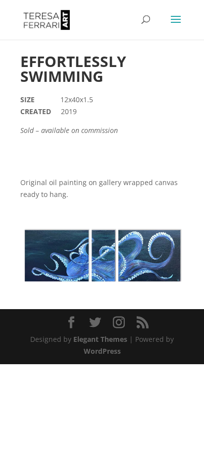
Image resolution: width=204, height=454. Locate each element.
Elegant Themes (100, 339)
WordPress (102, 351)
